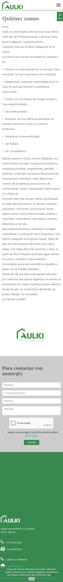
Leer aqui (31, 435)
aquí (53, 575)
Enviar (32, 442)
